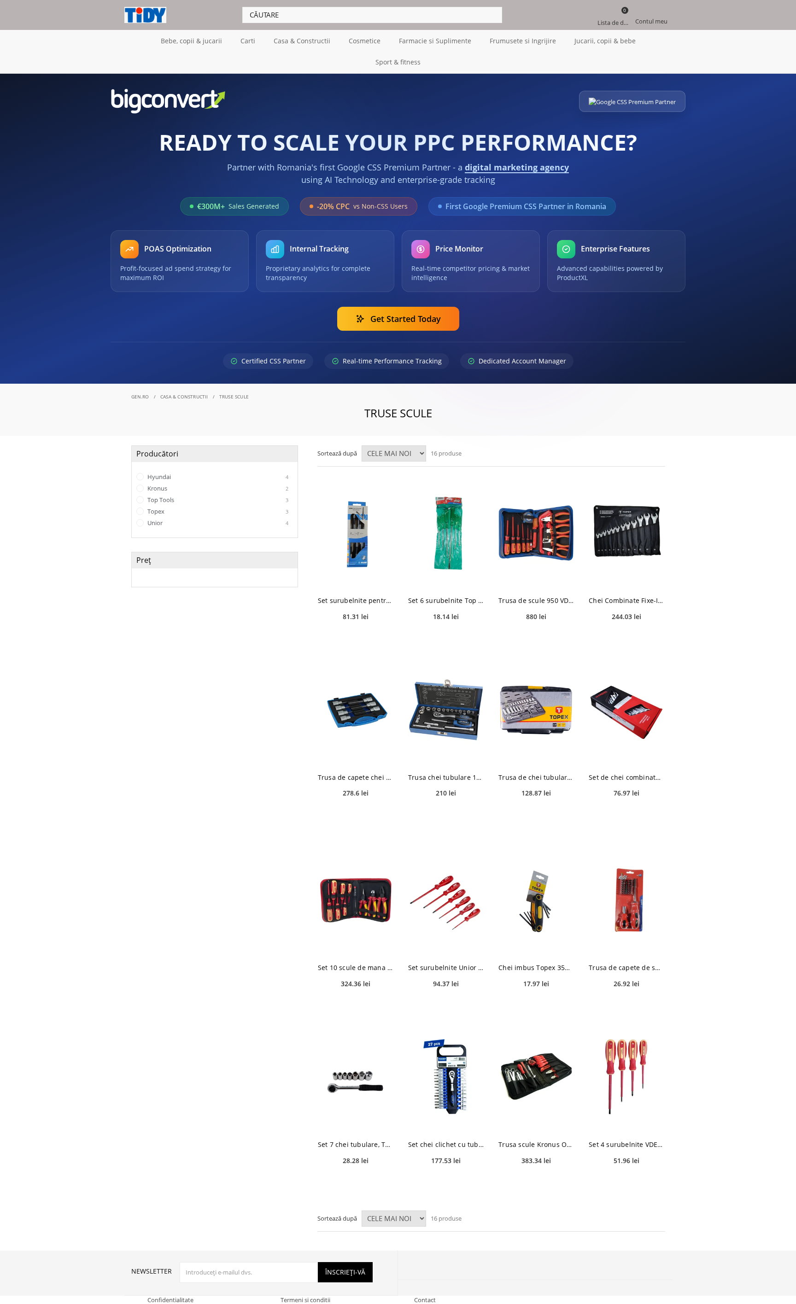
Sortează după (337, 453)
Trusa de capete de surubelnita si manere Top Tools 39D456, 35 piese (626, 967)
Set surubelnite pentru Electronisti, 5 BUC (355, 600)
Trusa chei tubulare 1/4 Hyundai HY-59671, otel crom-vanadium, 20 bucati (446, 777)
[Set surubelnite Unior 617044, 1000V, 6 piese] (446, 900)
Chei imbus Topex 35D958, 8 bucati (536, 967)
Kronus (217, 488)
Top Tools (217, 500)
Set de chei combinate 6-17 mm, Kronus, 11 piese (626, 777)
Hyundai (217, 477)
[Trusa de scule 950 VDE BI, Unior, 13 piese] (536, 533)
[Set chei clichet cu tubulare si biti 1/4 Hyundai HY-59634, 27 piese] (446, 1077)
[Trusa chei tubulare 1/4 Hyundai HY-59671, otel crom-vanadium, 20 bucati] (446, 710)
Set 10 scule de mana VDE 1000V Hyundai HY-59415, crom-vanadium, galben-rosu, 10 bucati (355, 967)
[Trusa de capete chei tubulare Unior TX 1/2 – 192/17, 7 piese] (355, 710)
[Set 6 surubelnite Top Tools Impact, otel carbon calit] (446, 533)
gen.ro (140, 396)
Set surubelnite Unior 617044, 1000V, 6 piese (446, 967)
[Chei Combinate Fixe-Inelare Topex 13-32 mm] (626, 533)
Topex (217, 511)
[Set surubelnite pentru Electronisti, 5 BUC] (355, 533)
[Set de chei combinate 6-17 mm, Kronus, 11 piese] (626, 710)
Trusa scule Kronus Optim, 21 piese (536, 1144)
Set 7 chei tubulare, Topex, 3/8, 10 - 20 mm (355, 1144)
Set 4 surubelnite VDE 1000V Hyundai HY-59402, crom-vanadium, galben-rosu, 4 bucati (626, 1144)
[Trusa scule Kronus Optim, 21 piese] (536, 1077)
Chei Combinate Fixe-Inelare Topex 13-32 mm (626, 600)
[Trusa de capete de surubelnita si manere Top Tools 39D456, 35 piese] (626, 900)
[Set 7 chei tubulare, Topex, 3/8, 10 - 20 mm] (355, 1077)
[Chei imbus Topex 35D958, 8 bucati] (536, 900)
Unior (217, 523)
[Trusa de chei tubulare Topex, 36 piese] (536, 710)
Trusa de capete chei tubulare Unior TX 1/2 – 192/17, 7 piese (355, 777)
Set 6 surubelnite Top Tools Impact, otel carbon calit (446, 600)
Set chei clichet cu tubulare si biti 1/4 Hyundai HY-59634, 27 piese (446, 1144)
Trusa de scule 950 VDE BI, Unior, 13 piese (536, 600)
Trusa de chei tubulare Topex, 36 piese (536, 777)
